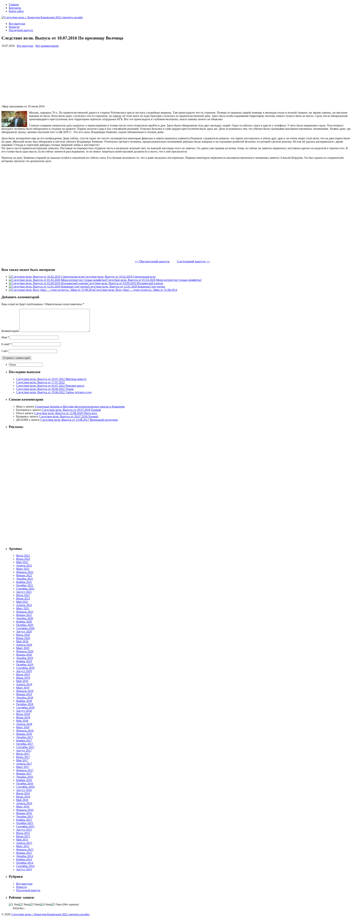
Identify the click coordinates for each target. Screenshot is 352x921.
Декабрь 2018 (24, 697)
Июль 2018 (23, 714)
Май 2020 (22, 641)
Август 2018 (24, 710)
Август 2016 (24, 790)
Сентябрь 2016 (25, 786)
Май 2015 (22, 839)
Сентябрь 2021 (25, 588)
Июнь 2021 (23, 598)
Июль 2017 (23, 753)
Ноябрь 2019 (24, 661)
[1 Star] (14, 904)
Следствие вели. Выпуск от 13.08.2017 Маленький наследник (79, 419)
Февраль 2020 (24, 651)
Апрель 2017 (24, 763)
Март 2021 (22, 608)
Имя (5, 337)
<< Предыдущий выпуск (152, 261)
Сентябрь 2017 (25, 747)
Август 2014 (24, 869)
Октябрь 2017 (24, 743)
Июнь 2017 (23, 757)
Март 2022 (22, 568)
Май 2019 (22, 681)
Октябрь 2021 (24, 585)
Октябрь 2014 (24, 862)
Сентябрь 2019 (25, 667)
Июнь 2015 (23, 836)
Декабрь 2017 (24, 737)
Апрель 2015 (24, 842)
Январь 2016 (24, 813)
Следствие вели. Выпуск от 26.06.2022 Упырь (45, 388)
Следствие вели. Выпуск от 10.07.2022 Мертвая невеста (51, 379)
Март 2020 (22, 648)
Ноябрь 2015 (24, 819)
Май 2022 (22, 562)
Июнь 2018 (23, 717)
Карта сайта (16, 11)
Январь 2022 (24, 575)
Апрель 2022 (24, 565)
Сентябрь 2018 (25, 707)
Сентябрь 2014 (25, 866)
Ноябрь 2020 (24, 621)
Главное (14, 4)
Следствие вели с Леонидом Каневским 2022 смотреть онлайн (50, 914)
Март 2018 (22, 727)
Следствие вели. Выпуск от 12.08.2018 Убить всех (65, 413)
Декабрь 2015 (24, 816)
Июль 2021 (23, 595)
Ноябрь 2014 (24, 859)
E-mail (6, 344)
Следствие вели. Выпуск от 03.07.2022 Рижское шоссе (50, 385)
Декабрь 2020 (24, 618)
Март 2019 (22, 687)
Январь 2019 (24, 694)
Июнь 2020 (23, 638)
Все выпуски (17, 23)
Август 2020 (24, 631)
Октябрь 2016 (24, 783)
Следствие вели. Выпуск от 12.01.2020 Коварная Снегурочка (126, 286)
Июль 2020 (23, 634)
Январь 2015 (24, 852)
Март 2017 (22, 767)
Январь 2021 (24, 615)
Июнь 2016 (23, 796)
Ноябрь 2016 (24, 780)
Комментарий (10, 331)
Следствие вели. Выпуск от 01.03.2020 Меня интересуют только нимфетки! (154, 279)
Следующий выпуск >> (193, 261)
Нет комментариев (47, 45)
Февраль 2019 (24, 691)
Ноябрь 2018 (24, 700)
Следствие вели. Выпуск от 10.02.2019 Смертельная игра (119, 276)
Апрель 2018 (24, 724)
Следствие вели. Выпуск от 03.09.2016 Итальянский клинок (125, 283)
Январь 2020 (24, 654)
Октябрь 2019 (24, 664)
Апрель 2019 (24, 684)
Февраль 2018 (24, 730)
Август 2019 (24, 671)
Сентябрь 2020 (25, 628)
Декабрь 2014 (24, 856)
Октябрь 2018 (24, 704)
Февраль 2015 (24, 849)
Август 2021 (24, 591)
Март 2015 (22, 846)
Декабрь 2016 (24, 776)
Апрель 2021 (24, 605)
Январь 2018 (24, 733)
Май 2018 (22, 720)
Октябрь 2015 (24, 823)
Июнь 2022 (23, 558)
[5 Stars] (56, 904)
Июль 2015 (23, 833)
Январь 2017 (24, 773)
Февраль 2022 (24, 572)
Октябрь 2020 (24, 624)
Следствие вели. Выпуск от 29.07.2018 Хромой (71, 409)
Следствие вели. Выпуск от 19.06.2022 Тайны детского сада (53, 392)
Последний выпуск (21, 30)
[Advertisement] (111, 76)
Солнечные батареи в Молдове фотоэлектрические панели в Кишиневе (80, 406)
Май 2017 (22, 760)
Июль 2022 (23, 555)
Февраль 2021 (24, 611)
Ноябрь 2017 (24, 740)
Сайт (4, 351)
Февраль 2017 (24, 770)
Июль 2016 (23, 793)
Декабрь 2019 (24, 658)
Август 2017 (24, 750)
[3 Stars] (34, 904)
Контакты (15, 7)
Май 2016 (22, 800)
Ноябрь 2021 (24, 582)
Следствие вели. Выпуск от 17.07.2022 (40, 382)
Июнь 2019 (23, 677)
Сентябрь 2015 (25, 826)
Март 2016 (22, 806)
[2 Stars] (24, 904)
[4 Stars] (45, 904)
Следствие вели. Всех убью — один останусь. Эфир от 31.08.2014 (135, 289)
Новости (14, 26)
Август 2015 (24, 829)
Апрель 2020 (24, 644)
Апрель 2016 (24, 803)
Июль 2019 (23, 674)
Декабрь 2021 (24, 578)
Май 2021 (22, 601)
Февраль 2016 (24, 809)
